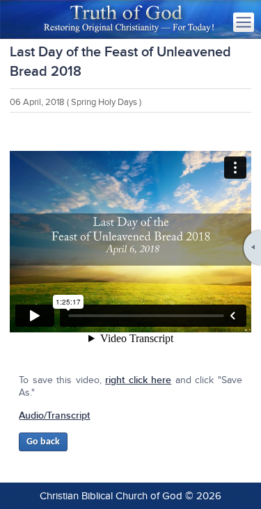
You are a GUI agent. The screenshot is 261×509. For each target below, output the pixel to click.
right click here (138, 380)
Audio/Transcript (54, 415)
